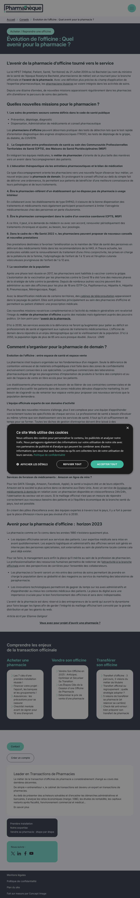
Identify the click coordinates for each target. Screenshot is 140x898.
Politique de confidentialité (49, 455)
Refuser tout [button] (72, 464)
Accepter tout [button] (107, 464)
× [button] (127, 428)
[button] (32, 464)
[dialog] (70, 449)
